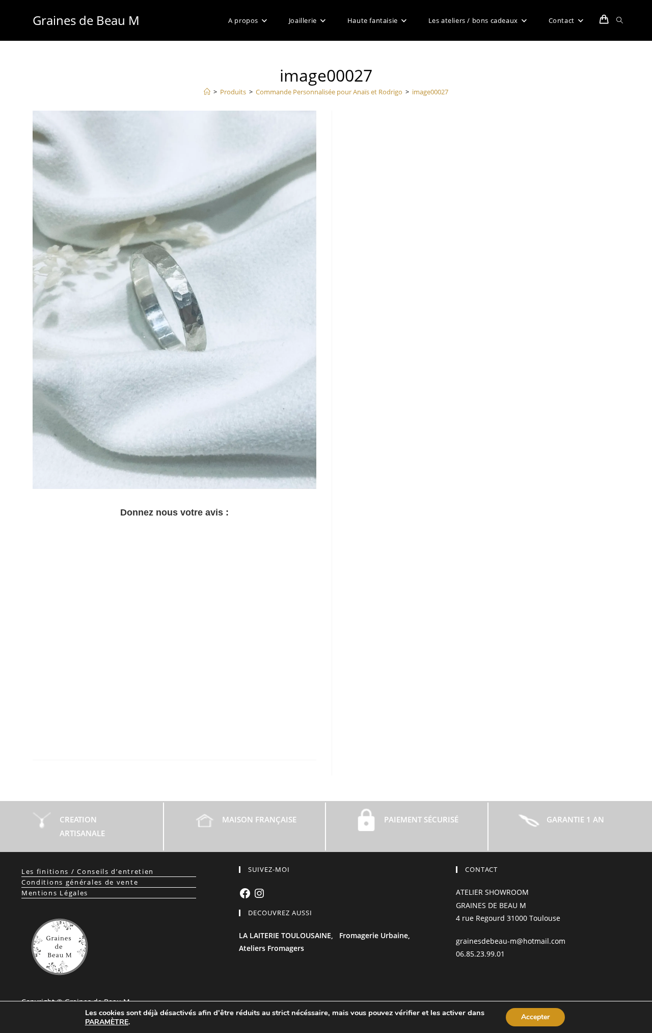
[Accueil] (207, 91)
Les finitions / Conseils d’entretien (87, 871)
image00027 (430, 91)
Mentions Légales (54, 892)
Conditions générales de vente (79, 882)
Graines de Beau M (86, 20)
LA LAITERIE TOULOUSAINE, (286, 935)
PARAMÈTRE (106, 1022)
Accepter (535, 1017)
